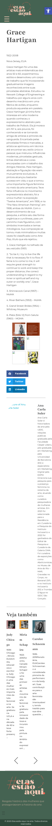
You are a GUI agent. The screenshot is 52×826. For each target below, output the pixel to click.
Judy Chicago (10, 640)
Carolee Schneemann (38, 644)
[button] (17, 373)
